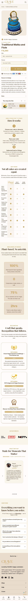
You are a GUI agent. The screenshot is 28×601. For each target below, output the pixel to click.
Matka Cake (11, 104)
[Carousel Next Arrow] (25, 476)
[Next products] (25, 101)
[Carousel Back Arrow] (2, 476)
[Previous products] (21, 101)
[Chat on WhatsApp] (25, 593)
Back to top (13, 556)
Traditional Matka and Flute (11, 6)
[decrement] (3, 69)
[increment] (7, 69)
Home (2, 6)
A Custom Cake (5, 42)
